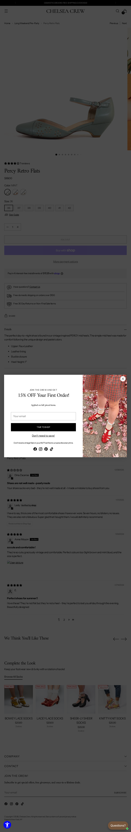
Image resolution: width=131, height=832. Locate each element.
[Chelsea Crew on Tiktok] (51, 449)
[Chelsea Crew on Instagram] (41, 449)
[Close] (123, 378)
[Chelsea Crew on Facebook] (35, 449)
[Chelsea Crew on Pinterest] (46, 449)
